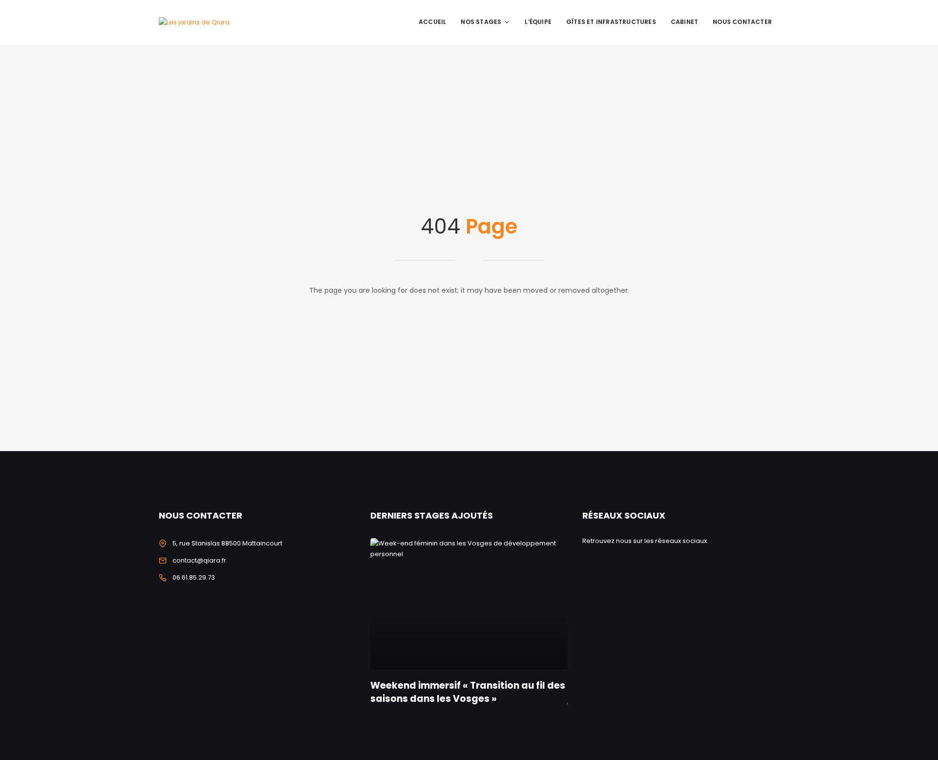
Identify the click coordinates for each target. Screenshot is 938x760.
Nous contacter (742, 22)
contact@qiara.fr (199, 560)
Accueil (432, 22)
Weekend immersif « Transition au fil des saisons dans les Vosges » (467, 692)
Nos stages (481, 22)
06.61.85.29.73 (193, 577)
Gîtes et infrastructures (611, 22)
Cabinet (684, 22)
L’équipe (538, 22)
